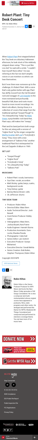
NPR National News (11, 263)
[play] (3, 437)
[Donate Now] (19, 338)
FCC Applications (9, 408)
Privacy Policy (8, 412)
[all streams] (35, 437)
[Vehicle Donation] (19, 350)
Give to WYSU (28, 3)
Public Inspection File (11, 403)
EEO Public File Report (11, 398)
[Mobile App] (19, 361)
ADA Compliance (10, 394)
